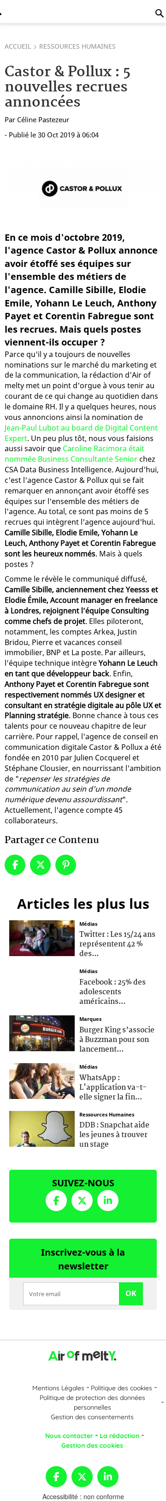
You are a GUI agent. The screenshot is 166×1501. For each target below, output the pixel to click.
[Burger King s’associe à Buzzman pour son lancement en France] (42, 1032)
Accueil (18, 46)
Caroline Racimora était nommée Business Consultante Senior (74, 453)
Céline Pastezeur (43, 119)
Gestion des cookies (92, 1445)
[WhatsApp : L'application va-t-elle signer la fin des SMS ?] (42, 1080)
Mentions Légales (58, 1388)
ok (130, 1293)
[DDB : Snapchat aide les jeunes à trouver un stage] (42, 1127)
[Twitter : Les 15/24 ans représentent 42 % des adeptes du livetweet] (42, 936)
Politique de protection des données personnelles (92, 1402)
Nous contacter (69, 1436)
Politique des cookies (121, 1388)
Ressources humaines (77, 46)
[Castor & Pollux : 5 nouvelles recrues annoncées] (83, 188)
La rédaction (119, 1436)
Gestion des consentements (92, 1417)
